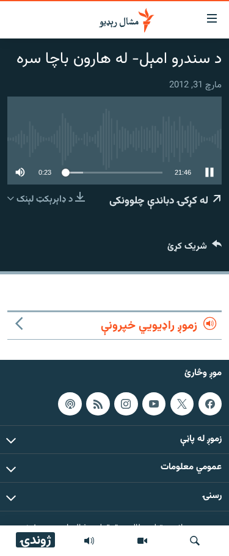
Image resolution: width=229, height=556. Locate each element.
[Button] (194, 249)
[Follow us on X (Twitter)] (182, 403)
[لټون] (194, 540)
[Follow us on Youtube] (153, 403)
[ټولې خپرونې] (89, 540)
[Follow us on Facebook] (210, 403)
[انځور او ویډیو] (142, 540)
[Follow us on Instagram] (125, 403)
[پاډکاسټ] (69, 403)
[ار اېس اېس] (97, 403)
